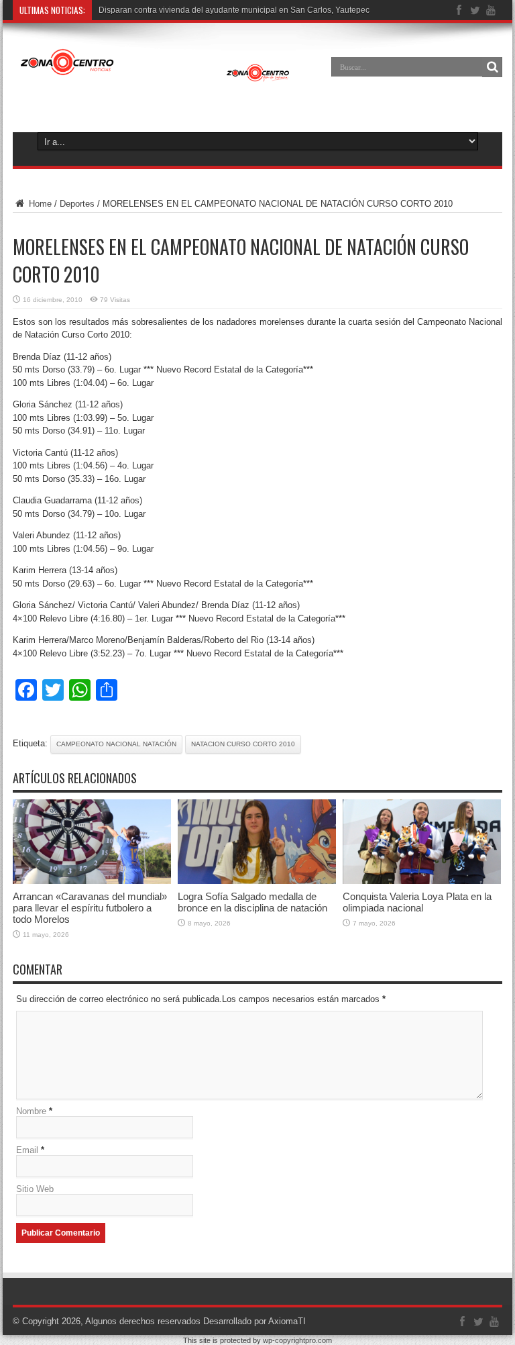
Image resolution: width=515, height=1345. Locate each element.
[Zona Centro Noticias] (155, 76)
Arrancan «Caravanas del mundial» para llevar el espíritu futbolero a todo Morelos (90, 908)
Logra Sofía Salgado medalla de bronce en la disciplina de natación (252, 902)
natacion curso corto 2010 (243, 744)
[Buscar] (492, 67)
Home (39, 204)
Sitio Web (35, 1189)
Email (27, 1150)
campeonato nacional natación (116, 744)
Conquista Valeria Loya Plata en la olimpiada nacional (417, 902)
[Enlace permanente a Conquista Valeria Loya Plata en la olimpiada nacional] (422, 881)
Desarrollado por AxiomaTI (254, 1321)
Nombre (31, 1111)
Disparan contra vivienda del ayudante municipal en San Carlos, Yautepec (234, 10)
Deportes (77, 204)
